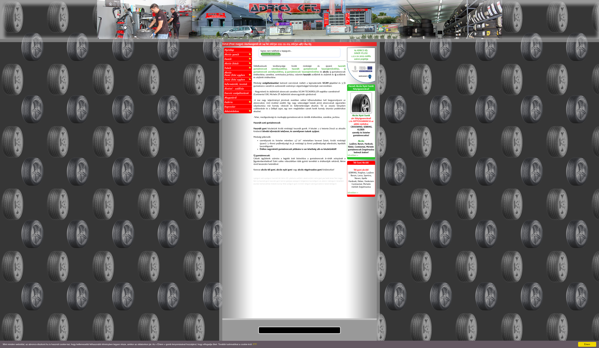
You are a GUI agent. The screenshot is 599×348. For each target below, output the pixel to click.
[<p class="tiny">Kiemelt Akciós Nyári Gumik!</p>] (361, 102)
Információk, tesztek (235, 84)
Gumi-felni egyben (234, 79)
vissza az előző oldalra (270, 54)
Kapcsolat (229, 106)
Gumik (227, 58)
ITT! (255, 344)
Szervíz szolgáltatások (236, 93)
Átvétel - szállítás (234, 88)
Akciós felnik (231, 63)
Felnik (227, 68)
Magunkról (230, 97)
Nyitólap (229, 49)
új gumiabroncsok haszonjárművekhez (302, 72)
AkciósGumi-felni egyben (234, 74)
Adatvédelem (231, 111)
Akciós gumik (231, 54)
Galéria (228, 102)
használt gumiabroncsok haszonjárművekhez (315, 69)
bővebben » (353, 155)
